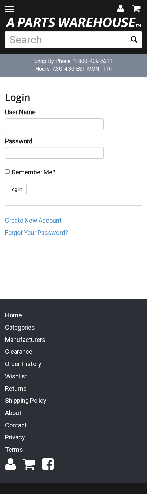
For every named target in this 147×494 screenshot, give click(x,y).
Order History (23, 364)
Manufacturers (25, 339)
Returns (16, 388)
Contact (16, 425)
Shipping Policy (25, 400)
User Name (20, 112)
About (13, 412)
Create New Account (33, 220)
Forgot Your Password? (36, 232)
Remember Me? (33, 172)
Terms (14, 449)
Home (13, 315)
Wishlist (16, 376)
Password (18, 141)
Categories (20, 327)
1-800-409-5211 (93, 61)
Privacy (15, 437)
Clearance (18, 351)
